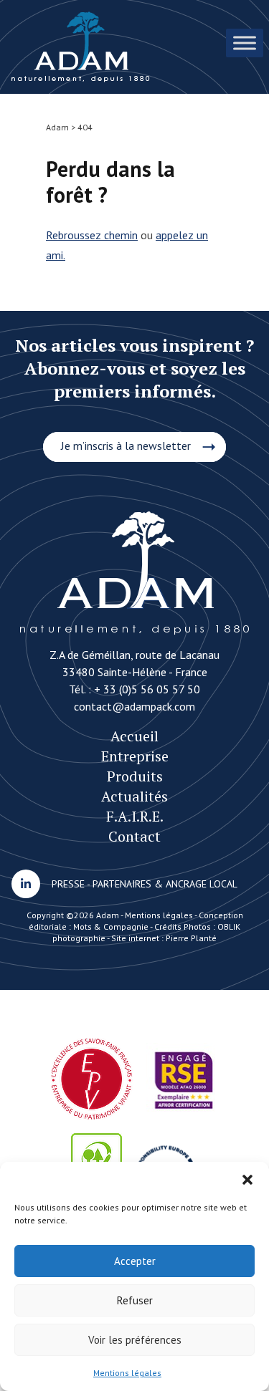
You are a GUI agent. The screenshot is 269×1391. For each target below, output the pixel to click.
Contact (134, 836)
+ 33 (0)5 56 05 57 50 (147, 689)
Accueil (134, 736)
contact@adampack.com (134, 706)
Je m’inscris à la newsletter (126, 445)
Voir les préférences (134, 1340)
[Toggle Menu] (244, 42)
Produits (135, 776)
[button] (247, 1180)
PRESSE (68, 883)
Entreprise (135, 756)
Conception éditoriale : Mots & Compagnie (136, 921)
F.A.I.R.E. (135, 816)
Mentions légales (127, 1372)
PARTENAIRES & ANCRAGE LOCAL (165, 883)
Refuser (135, 1300)
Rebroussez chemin (92, 235)
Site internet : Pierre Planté (164, 938)
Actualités (134, 796)
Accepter (135, 1261)
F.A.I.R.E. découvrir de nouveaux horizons (80, 46)
